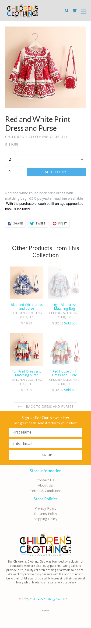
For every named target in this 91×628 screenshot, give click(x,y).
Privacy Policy (45, 508)
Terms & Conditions (46, 490)
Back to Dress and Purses (49, 406)
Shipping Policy (45, 518)
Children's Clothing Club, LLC (49, 599)
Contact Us (45, 480)
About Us (45, 485)
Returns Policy (45, 513)
